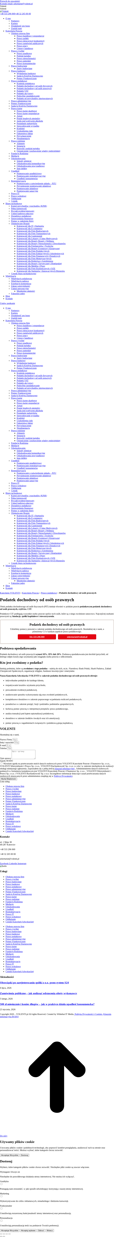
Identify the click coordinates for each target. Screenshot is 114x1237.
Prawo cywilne (12, 789)
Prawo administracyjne (16, 799)
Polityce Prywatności (63, 776)
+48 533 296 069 (7, 14)
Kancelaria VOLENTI (10, 593)
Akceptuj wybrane (28, 1230)
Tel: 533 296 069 (36, 637)
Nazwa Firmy (6, 739)
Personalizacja (6, 1218)
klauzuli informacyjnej (65, 768)
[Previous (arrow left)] (1, 1236)
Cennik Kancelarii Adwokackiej (20, 831)
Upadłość (10, 819)
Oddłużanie (11, 829)
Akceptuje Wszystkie (9, 1155)
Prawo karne (11, 806)
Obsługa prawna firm (15, 786)
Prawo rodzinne (12, 809)
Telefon (3, 748)
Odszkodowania (13, 816)
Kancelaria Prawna (30, 593)
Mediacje (10, 814)
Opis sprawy (6, 758)
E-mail (3, 745)
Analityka (4, 1181)
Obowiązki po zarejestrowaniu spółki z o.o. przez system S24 (34, 982)
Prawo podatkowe (49, 593)
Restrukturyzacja (13, 821)
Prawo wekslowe (13, 826)
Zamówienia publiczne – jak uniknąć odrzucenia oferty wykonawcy (38, 993)
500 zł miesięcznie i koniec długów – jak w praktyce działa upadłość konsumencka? (47, 1004)
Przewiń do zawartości (10, 1)
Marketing (4, 1193)
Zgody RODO (6, 761)
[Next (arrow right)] (4, 1236)
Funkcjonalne (6, 1206)
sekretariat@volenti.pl (77, 637)
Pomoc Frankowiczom (15, 801)
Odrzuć (41, 1230)
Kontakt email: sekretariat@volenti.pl (16, 4)
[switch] (1, 1184)
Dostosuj (24, 1155)
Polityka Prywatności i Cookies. (88, 1014)
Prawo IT (10, 824)
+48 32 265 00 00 (23, 14)
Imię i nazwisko (7, 742)
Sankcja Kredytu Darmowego (19, 804)
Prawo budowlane (14, 791)
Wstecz (50, 1230)
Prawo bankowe (13, 794)
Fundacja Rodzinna (14, 811)
